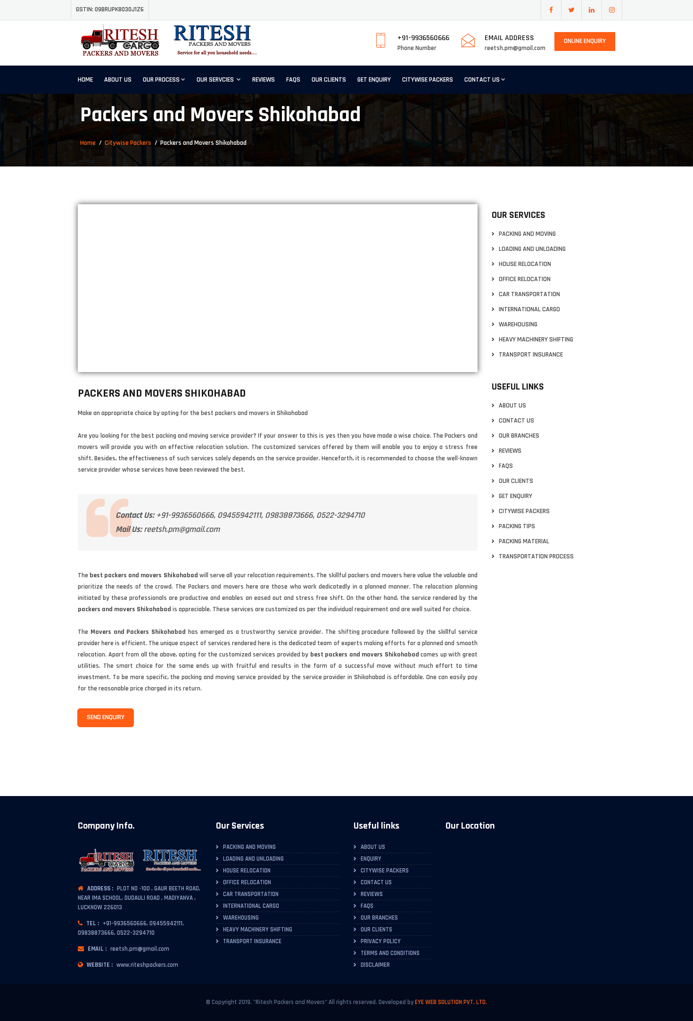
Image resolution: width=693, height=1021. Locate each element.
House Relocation (525, 264)
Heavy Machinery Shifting (536, 340)
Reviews (263, 79)
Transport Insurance (531, 355)
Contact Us (482, 79)
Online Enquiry (585, 41)
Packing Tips (517, 527)
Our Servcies (216, 79)
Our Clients (329, 79)
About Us (118, 79)
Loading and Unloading (532, 249)
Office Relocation (525, 279)
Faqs (293, 79)
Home (85, 79)
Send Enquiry (105, 717)
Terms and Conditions (390, 953)
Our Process (161, 79)
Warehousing (518, 325)
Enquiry (371, 859)
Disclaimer (375, 965)
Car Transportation (529, 295)
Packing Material (524, 542)
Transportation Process (536, 557)
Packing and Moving (527, 234)
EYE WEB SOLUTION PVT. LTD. (451, 1002)
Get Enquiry (374, 79)
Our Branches (519, 436)
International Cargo (529, 310)
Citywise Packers (427, 79)
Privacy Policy (381, 941)
